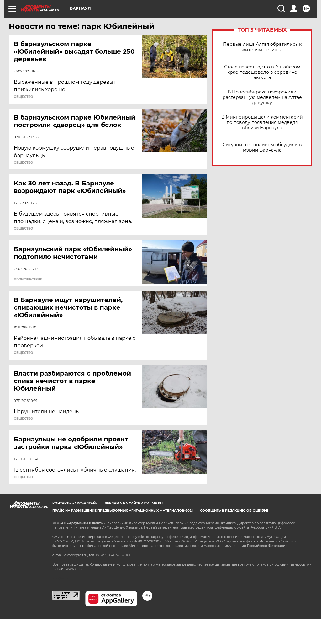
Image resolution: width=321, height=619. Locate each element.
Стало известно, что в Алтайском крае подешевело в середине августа (262, 72)
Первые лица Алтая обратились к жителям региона (262, 47)
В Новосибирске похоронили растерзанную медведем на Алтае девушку (262, 97)
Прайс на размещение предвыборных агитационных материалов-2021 (122, 511)
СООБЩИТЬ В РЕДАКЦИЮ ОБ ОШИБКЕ (234, 511)
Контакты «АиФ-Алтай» (74, 503)
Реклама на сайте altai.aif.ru (134, 503)
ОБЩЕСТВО (23, 97)
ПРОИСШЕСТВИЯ (28, 279)
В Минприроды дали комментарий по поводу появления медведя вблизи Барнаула (262, 123)
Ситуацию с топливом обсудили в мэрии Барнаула (262, 147)
